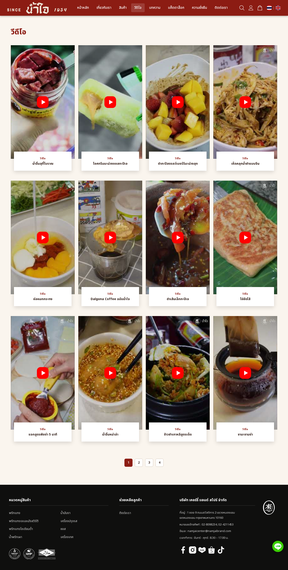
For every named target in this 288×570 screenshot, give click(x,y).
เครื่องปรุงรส (69, 521)
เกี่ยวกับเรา (104, 7)
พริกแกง (14, 513)
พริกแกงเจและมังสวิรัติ (23, 521)
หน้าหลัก (83, 7)
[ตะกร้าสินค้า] (260, 8)
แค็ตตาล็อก (176, 7)
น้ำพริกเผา (15, 537)
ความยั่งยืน (199, 7)
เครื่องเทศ (67, 537)
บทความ (154, 7)
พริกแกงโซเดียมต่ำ (21, 529)
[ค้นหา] (242, 8)
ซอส (63, 529)
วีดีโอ (138, 7)
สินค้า (123, 7)
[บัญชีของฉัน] (251, 8)
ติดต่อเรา (221, 7)
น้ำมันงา (65, 513)
